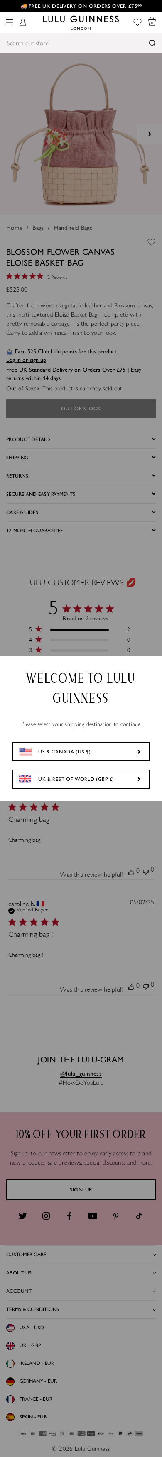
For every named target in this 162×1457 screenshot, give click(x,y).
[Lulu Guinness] (81, 22)
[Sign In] (23, 23)
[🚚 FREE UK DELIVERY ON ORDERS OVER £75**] (81, 6)
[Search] (152, 43)
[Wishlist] (137, 23)
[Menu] (9, 22)
